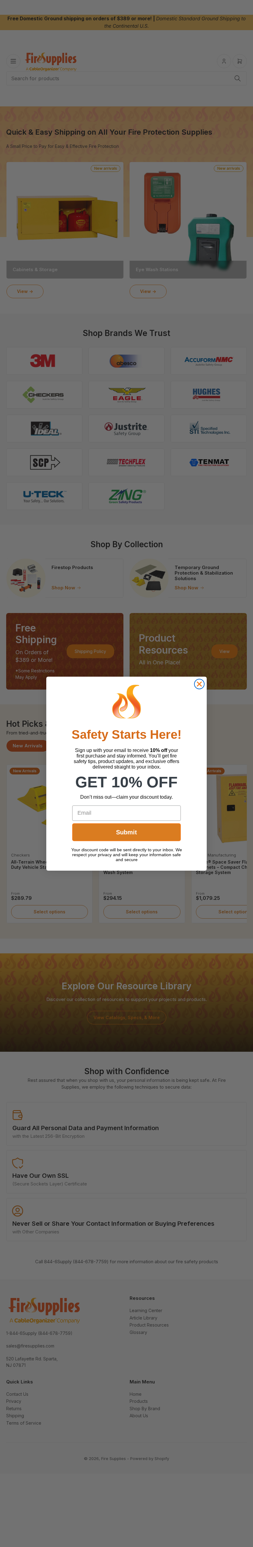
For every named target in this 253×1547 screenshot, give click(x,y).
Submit (126, 832)
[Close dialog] (199, 684)
